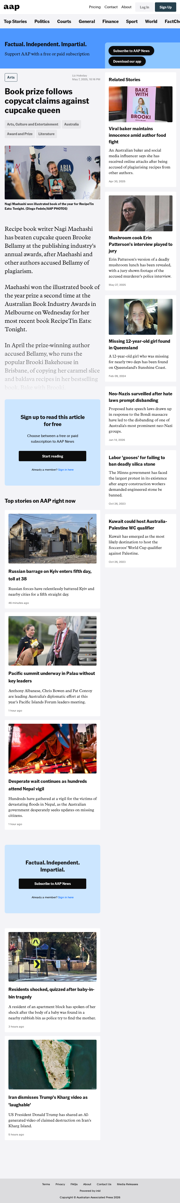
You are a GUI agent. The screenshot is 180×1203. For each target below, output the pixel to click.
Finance (110, 21)
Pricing (95, 7)
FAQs (74, 1184)
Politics (42, 21)
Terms (46, 1184)
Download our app (127, 61)
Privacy (60, 1184)
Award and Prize (20, 133)
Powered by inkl (90, 1190)
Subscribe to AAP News (131, 50)
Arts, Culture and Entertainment (32, 124)
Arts (11, 77)
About (126, 7)
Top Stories (15, 21)
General (87, 21)
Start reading (52, 456)
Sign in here (66, 469)
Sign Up (166, 7)
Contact (111, 7)
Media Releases (127, 1184)
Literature (46, 133)
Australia (71, 124)
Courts (64, 21)
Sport (132, 21)
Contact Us (104, 1184)
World (151, 21)
